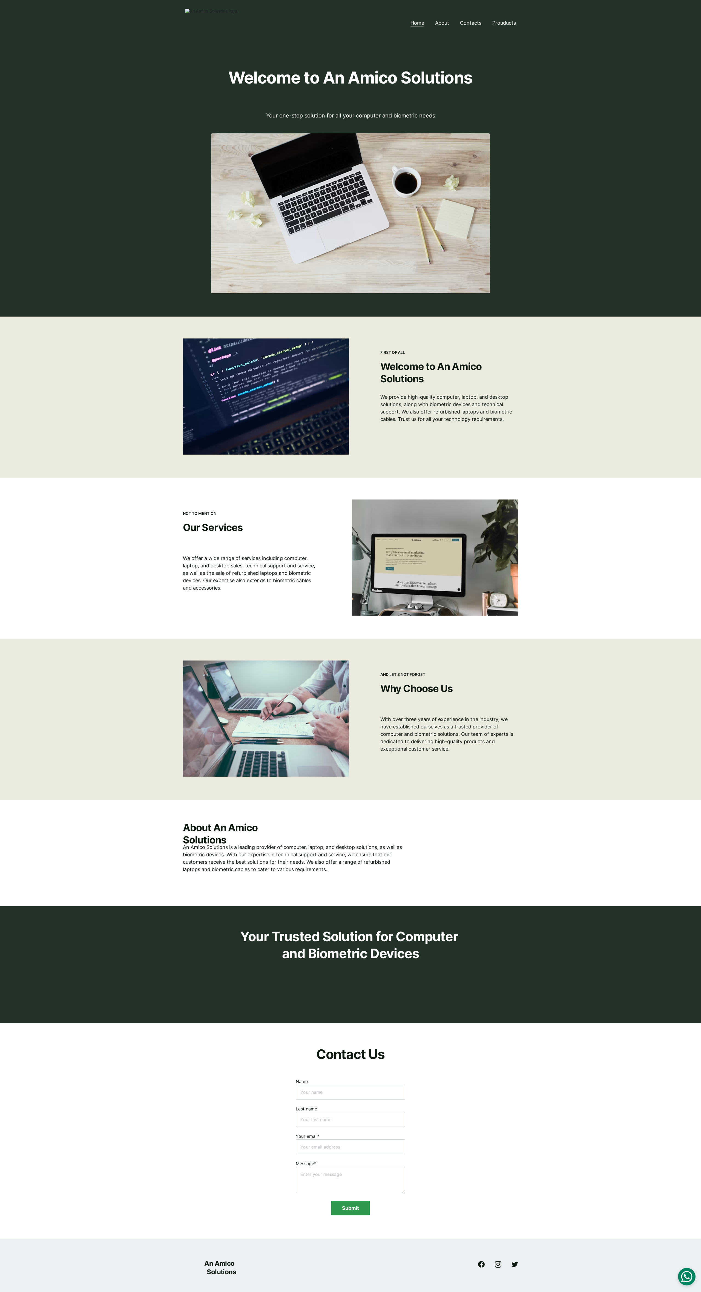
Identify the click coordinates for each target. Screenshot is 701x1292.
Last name (306, 1109)
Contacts (470, 23)
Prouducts (504, 23)
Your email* (308, 1136)
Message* (306, 1163)
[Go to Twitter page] (515, 1264)
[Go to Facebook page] (484, 1264)
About (442, 23)
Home (417, 23)
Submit (350, 1208)
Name (302, 1081)
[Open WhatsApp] (687, 1276)
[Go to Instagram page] (501, 1264)
